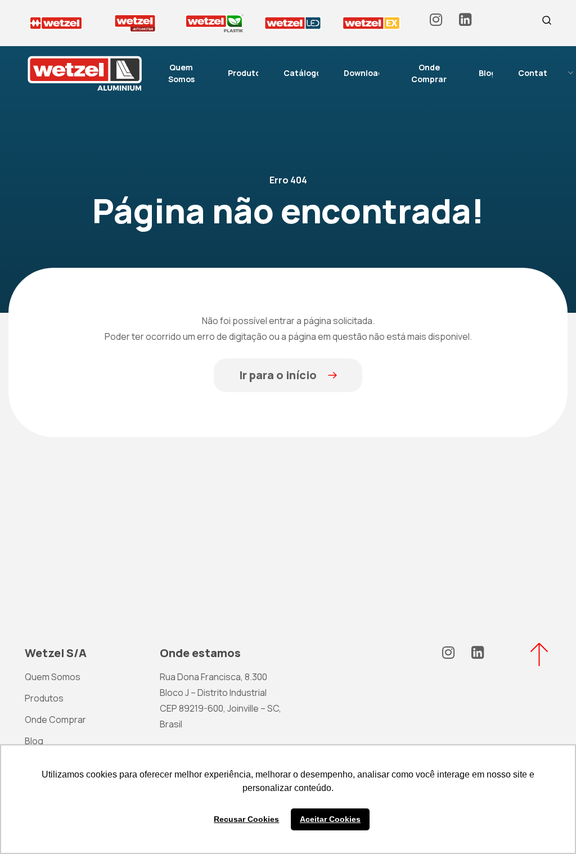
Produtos (246, 73)
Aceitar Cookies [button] (330, 819)
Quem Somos (181, 73)
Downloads (365, 73)
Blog (487, 73)
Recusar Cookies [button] (246, 819)
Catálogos (304, 73)
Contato (535, 73)
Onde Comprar (429, 73)
